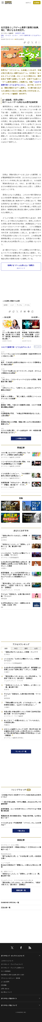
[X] (12, 948)
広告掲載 (3, 985)
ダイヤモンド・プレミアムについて (12, 964)
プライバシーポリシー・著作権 (10, 978)
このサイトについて (7, 961)
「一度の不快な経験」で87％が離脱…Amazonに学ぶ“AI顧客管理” (21, 803)
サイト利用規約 (5, 971)
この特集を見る (20, 438)
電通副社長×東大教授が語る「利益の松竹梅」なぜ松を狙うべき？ (21, 817)
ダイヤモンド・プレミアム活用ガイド (12, 968)
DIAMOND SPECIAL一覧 (10, 902)
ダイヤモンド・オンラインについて (12, 956)
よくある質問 (5, 982)
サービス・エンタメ (11, 35)
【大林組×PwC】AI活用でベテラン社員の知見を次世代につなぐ (21, 796)
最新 (6, 648)
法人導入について (6, 992)
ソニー (12, 305)
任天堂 (5, 305)
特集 (2, 35)
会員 (36, 648)
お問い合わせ (5, 989)
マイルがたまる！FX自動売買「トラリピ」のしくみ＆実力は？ (21, 824)
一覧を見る (21, 831)
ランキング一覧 (20, 751)
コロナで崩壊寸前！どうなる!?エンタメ (21, 36)
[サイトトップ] (8, 2)
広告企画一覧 (5, 907)
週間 (26, 648)
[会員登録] (36, 2)
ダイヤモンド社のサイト (9, 998)
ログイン (28, 2)
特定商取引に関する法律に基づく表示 (12, 975)
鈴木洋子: (20, 33)
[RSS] (30, 948)
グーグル (27, 305)
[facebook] (21, 948)
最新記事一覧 (21, 890)
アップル (19, 305)
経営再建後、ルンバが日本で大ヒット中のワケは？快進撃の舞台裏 (21, 810)
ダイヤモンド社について (9, 1005)
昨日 (16, 648)
